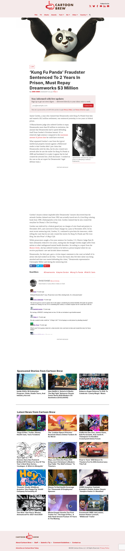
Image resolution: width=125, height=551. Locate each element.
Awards (54, 15)
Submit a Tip (45, 542)
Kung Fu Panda (77, 272)
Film (36, 15)
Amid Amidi (36, 92)
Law (32, 67)
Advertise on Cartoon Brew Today (27, 548)
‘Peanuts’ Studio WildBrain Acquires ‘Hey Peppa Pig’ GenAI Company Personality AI (30, 489)
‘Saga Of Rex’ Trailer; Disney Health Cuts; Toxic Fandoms (29, 434)
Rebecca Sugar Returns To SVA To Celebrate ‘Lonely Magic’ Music (93, 392)
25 (57, 91)
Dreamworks (50, 272)
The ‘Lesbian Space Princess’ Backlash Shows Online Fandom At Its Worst (62, 435)
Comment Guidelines (61, 542)
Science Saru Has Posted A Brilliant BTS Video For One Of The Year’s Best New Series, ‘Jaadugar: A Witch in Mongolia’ (31, 463)
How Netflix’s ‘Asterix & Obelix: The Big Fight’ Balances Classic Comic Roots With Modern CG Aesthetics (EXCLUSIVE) (61, 394)
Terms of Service (80, 109)
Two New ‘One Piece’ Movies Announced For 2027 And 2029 (29, 514)
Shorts (46, 15)
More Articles (54, 281)
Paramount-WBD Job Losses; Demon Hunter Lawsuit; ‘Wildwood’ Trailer (91, 515)
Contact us (76, 542)
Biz (67, 15)
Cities (74, 15)
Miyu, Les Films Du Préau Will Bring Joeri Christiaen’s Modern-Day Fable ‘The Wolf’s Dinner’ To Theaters (61, 463)
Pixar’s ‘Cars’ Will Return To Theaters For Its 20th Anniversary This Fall (93, 462)
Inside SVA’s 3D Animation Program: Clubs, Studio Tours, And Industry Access (31, 393)
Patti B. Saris (90, 272)
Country (83, 15)
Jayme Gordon (63, 272)
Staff (36, 542)
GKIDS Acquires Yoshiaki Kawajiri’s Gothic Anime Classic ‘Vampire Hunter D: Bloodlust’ (92, 489)
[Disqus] (62, 311)
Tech (60, 15)
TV (41, 15)
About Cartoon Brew (24, 542)
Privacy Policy (68, 109)
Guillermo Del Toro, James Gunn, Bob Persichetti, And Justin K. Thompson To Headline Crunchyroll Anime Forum (92, 436)
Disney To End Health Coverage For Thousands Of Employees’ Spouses (61, 489)
